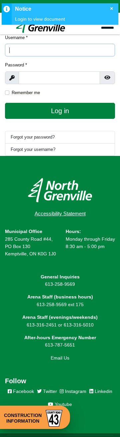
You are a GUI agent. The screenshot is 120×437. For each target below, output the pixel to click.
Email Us (60, 358)
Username (16, 37)
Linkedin (102, 391)
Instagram (75, 391)
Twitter (49, 391)
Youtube (62, 404)
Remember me (26, 92)
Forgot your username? (33, 149)
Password (16, 64)
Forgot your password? (33, 137)
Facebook (23, 391)
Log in (60, 111)
